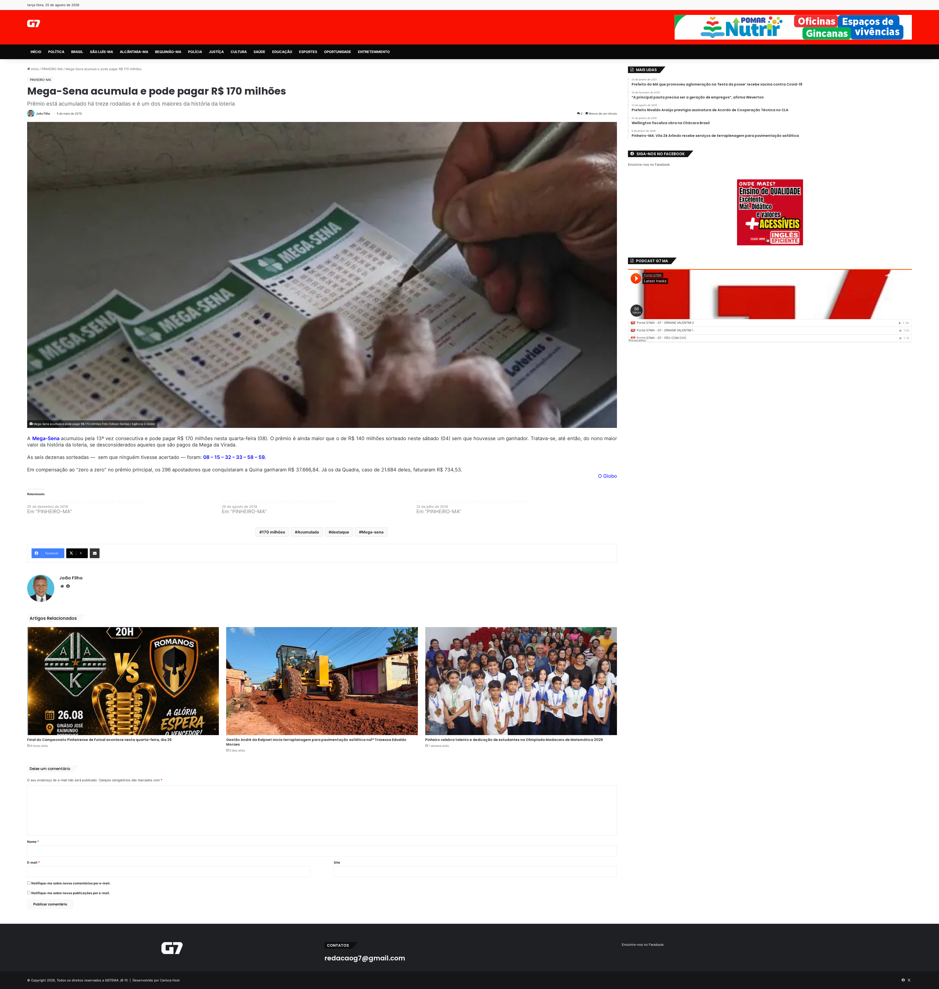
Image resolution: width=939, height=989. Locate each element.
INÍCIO (36, 52)
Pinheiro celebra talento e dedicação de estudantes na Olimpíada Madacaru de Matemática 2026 (514, 739)
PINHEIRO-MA (52, 69)
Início (34, 69)
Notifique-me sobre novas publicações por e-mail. (70, 893)
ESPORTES (308, 52)
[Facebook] (68, 586)
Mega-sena (372, 532)
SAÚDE (259, 52)
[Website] (62, 586)
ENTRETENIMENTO (374, 52)
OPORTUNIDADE (337, 52)
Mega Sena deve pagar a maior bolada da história (84, 502)
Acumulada (308, 532)
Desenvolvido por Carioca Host (156, 980)
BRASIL (77, 52)
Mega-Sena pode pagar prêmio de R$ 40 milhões (279, 502)
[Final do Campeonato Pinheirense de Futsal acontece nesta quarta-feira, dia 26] (123, 681)
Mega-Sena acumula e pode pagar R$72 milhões (472, 502)
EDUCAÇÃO (282, 52)
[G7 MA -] (33, 23)
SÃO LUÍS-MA (101, 52)
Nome (33, 842)
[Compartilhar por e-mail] (95, 553)
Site (337, 862)
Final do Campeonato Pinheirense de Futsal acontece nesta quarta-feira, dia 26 (99, 739)
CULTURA (239, 52)
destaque (340, 532)
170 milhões (273, 532)
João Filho (43, 113)
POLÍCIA (195, 52)
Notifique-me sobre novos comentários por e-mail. (71, 883)
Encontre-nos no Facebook (649, 164)
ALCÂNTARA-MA (134, 52)
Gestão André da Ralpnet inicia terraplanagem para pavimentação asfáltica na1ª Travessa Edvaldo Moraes (316, 742)
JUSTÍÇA (216, 52)
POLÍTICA (56, 52)
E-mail (33, 862)
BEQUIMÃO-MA (168, 52)
